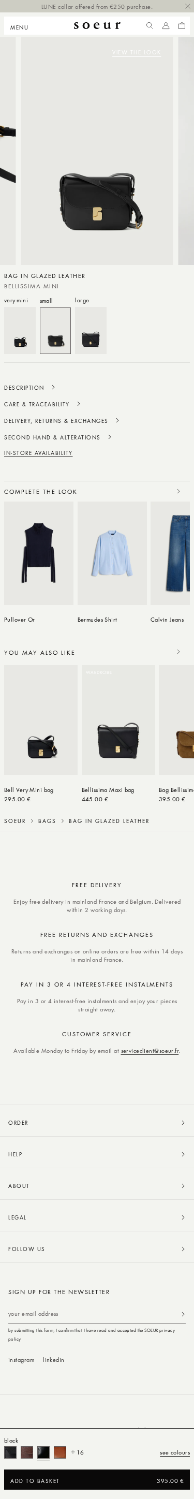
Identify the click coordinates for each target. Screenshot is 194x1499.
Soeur (15, 821)
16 (80, 1452)
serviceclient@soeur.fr (150, 1050)
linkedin (54, 1359)
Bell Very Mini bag (29, 789)
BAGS (47, 821)
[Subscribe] (183, 1314)
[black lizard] (10, 1452)
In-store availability (38, 453)
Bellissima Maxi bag (108, 789)
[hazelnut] (60, 1452)
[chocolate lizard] (27, 1452)
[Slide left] (155, 491)
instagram (21, 1359)
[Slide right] (178, 491)
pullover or (19, 619)
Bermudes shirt (97, 619)
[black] (43, 1452)
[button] (22, 26)
